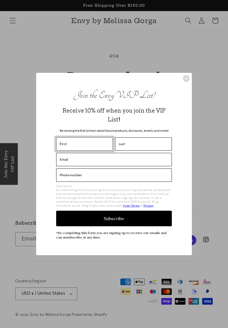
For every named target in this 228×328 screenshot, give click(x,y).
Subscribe (114, 218)
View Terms (131, 205)
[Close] (186, 78)
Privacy (148, 205)
